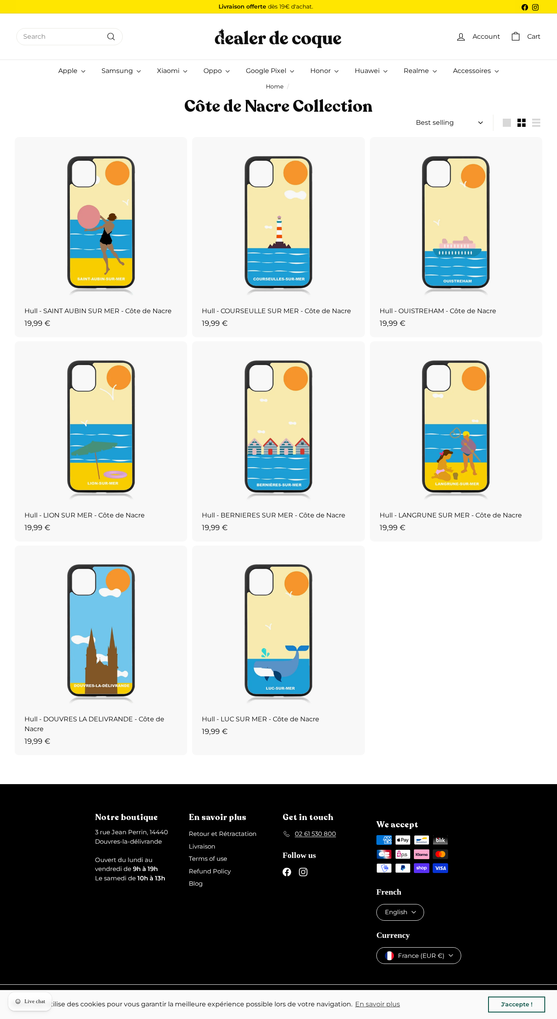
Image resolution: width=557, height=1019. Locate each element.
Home (274, 86)
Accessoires (473, 71)
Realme (417, 71)
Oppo (213, 71)
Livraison (202, 846)
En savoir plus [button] (377, 1004)
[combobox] (69, 36)
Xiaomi (169, 71)
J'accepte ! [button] (517, 1004)
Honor (321, 71)
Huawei (368, 71)
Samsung (118, 71)
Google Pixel (267, 71)
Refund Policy (210, 871)
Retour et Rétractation (222, 834)
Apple (68, 71)
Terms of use (208, 858)
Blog (196, 883)
